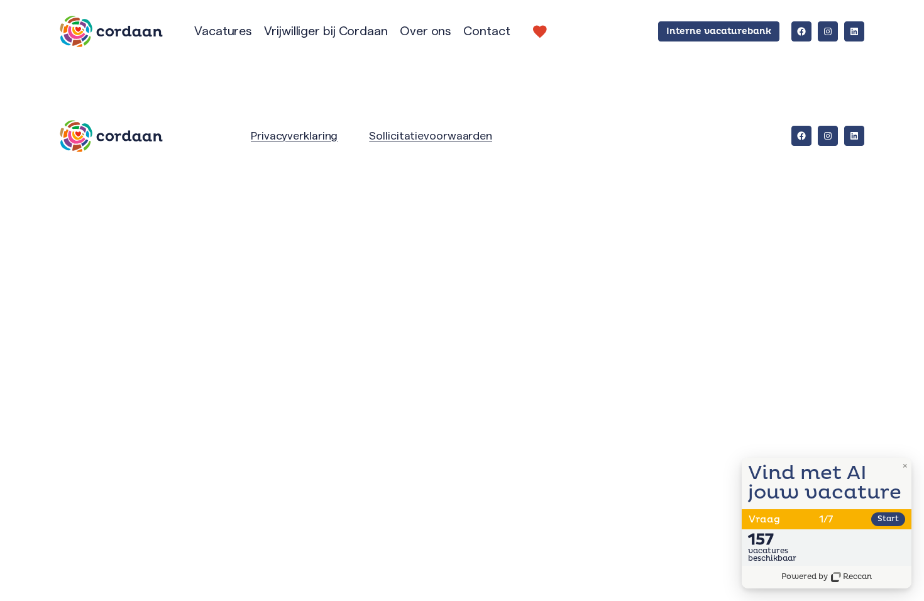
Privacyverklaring (294, 135)
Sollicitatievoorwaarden (430, 135)
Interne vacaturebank (718, 31)
